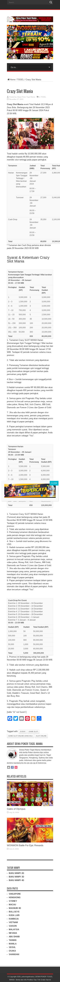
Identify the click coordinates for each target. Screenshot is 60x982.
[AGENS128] (30, 47)
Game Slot (33, 731)
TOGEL (20, 79)
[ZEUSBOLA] (30, 35)
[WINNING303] (30, 53)
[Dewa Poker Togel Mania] (30, 20)
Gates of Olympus (16, 809)
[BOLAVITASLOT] (30, 41)
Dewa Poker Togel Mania (26, 97)
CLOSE (54, 483)
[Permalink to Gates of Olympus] (30, 805)
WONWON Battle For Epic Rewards (25, 845)
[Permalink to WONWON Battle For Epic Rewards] (30, 842)
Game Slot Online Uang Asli (20, 736)
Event (22, 731)
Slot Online (41, 736)
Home (12, 79)
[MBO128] (30, 58)
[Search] (50, 2)
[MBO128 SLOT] (30, 497)
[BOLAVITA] (30, 30)
